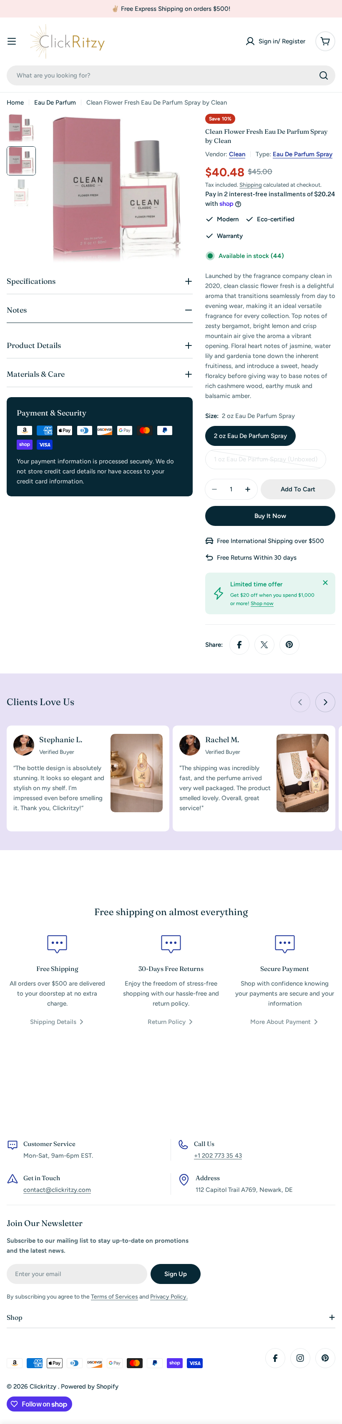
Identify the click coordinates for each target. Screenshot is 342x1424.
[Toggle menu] (12, 41)
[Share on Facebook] (239, 645)
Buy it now (270, 516)
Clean (237, 154)
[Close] (325, 583)
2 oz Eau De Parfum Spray (250, 436)
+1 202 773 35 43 (218, 1155)
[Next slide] (325, 702)
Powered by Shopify (89, 1386)
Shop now (262, 603)
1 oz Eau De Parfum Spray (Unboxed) (265, 462)
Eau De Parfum (55, 102)
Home (15, 102)
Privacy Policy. (169, 1296)
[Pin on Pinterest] (289, 645)
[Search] (324, 75)
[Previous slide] (300, 702)
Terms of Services (114, 1296)
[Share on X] (264, 645)
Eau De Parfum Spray (302, 154)
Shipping (250, 184)
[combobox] (171, 75)
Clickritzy (44, 1386)
